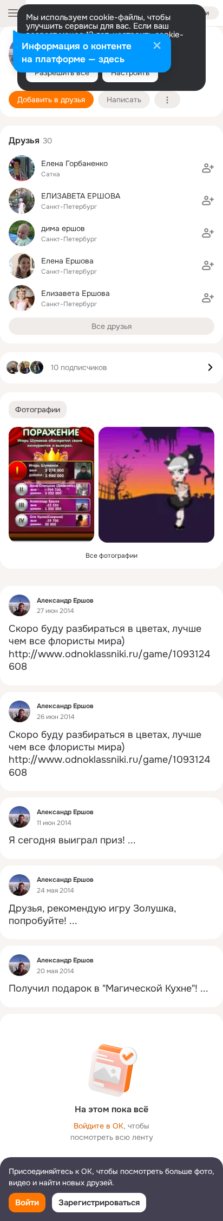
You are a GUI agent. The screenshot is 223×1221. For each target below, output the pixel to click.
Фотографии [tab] (37, 409)
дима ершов (63, 228)
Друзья (24, 140)
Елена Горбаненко (74, 163)
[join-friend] (207, 168)
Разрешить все (62, 72)
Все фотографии (111, 555)
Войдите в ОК (98, 1126)
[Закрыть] (157, 46)
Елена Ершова (67, 261)
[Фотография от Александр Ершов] (51, 485)
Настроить (130, 72)
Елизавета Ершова (75, 293)
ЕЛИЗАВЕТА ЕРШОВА (80, 196)
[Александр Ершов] (19, 605)
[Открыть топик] (111, 648)
